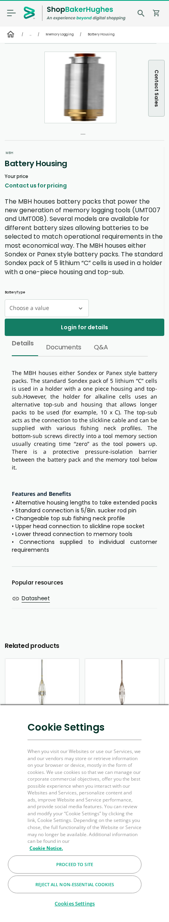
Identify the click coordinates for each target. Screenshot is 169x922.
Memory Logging (60, 34)
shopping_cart (156, 13)
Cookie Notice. (46, 848)
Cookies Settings (75, 903)
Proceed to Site (74, 864)
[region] (84, 813)
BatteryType (15, 292)
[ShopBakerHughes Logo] (86, 13)
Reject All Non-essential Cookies (74, 884)
